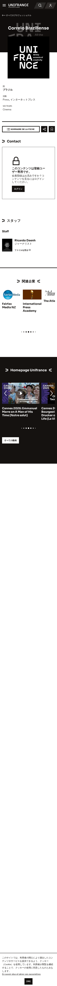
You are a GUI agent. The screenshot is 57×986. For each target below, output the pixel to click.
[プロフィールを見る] (50, 6)
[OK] (28, 981)
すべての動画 (10, 440)
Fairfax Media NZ (9, 305)
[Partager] (44, 129)
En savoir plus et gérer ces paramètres (21, 974)
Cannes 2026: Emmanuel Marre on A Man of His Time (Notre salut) (19, 412)
